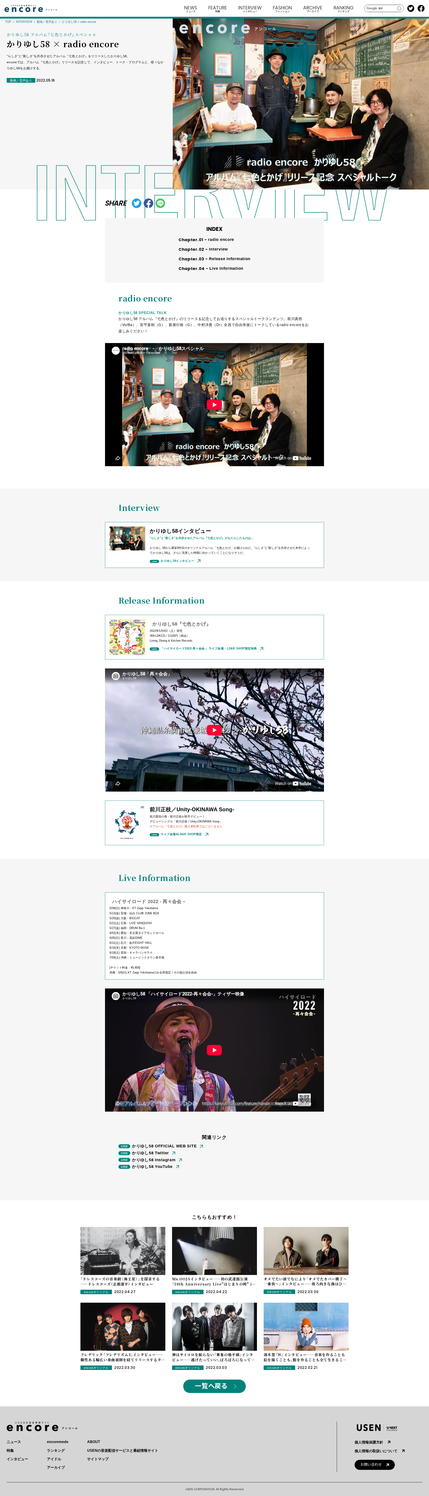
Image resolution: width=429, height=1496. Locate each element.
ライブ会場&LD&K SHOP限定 (181, 834)
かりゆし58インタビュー (177, 561)
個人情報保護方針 (369, 1442)
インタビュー (17, 1459)
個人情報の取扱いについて (376, 1451)
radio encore (221, 239)
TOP (8, 21)
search (399, 8)
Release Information (229, 259)
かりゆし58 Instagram (154, 1160)
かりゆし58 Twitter (150, 1153)
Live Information (226, 268)
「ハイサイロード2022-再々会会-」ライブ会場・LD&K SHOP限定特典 (209, 648)
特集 (10, 1450)
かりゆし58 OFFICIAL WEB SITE (164, 1146)
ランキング (56, 1450)
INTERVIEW (24, 21)
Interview (218, 249)
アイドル (54, 1459)
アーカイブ (56, 1467)
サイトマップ (98, 1459)
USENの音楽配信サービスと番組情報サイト (122, 1450)
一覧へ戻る (211, 1386)
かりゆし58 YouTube (152, 1166)
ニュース (14, 1442)
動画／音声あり (47, 21)
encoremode (57, 1442)
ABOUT (93, 1442)
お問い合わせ (371, 1464)
